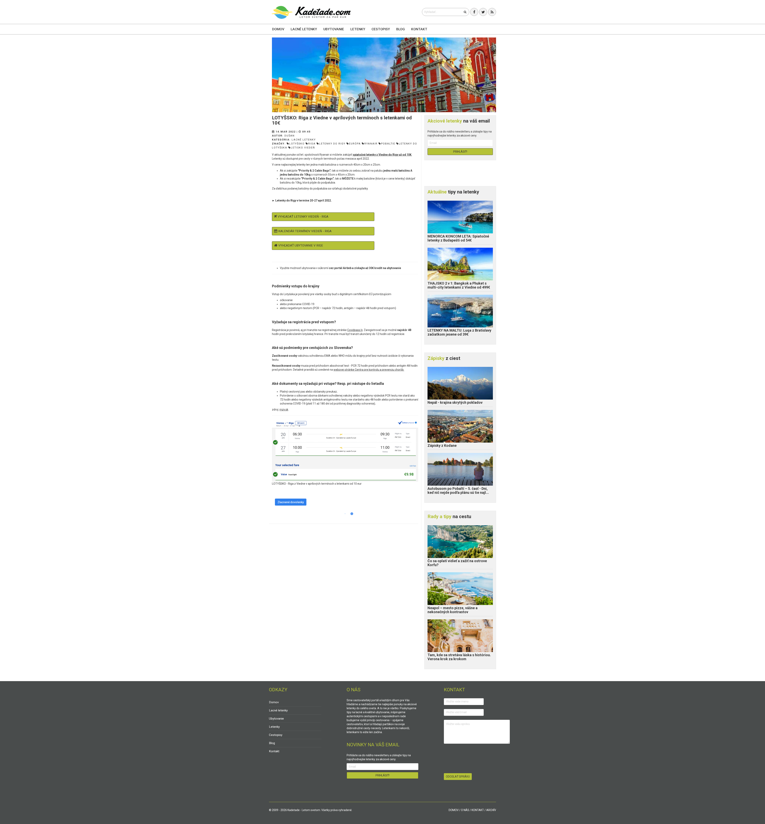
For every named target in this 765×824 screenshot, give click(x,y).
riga (312, 143)
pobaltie (388, 143)
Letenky (357, 29)
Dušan (289, 135)
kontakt (478, 810)
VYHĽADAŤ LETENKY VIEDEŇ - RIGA (303, 216)
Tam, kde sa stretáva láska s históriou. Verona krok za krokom (459, 657)
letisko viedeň (303, 147)
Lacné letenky (304, 29)
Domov (278, 29)
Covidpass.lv (355, 330)
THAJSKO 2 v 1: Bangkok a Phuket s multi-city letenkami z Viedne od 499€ (459, 285)
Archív (491, 810)
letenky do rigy (332, 143)
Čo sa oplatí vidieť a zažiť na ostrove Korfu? (457, 563)
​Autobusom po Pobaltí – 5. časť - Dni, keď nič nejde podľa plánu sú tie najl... (458, 490)
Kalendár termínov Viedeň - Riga (305, 231)
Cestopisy (381, 29)
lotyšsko (297, 143)
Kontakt (419, 29)
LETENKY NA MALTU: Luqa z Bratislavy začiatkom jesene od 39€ (459, 332)
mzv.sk (284, 409)
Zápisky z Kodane (442, 445)
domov (454, 810)
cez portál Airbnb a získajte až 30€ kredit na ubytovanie (365, 268)
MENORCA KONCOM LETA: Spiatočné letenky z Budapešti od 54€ (458, 238)
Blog (400, 29)
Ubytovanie (333, 29)
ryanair (371, 143)
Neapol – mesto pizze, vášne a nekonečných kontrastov (453, 610)
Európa (355, 143)
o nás (465, 810)
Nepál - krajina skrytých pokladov (455, 402)
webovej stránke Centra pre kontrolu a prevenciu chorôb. (368, 369)
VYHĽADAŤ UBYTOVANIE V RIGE (300, 245)
